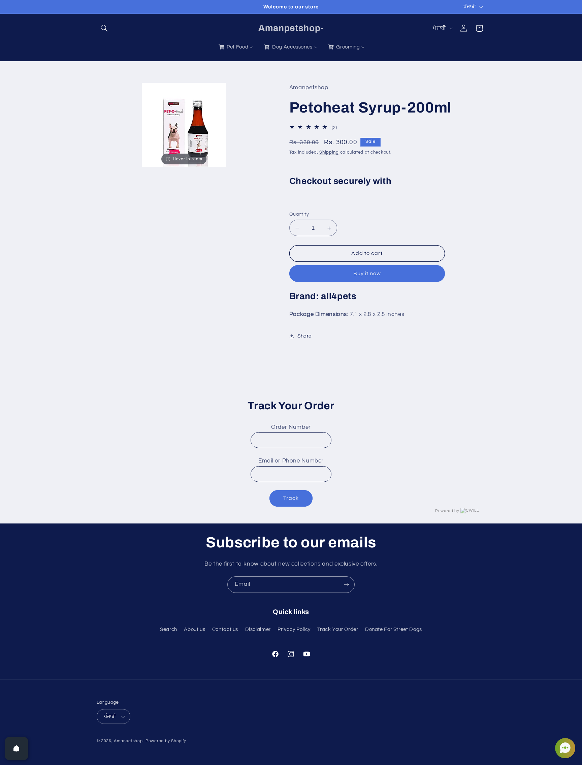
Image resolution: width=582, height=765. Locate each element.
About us (194, 629)
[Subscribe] (346, 584)
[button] (104, 28)
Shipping (329, 152)
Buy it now (367, 273)
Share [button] (304, 336)
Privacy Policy (294, 629)
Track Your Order (337, 629)
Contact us (225, 629)
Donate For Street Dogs (393, 629)
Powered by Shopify (166, 741)
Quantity (299, 214)
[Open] (16, 748)
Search (168, 629)
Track (291, 498)
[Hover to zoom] (184, 125)
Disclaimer (258, 629)
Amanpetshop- (129, 741)
